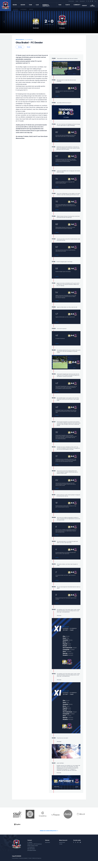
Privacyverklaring (15, 858)
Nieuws (15, 4)
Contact (30, 858)
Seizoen (23, 4)
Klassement (24, 9)
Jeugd (77, 1)
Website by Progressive (36, 858)
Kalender (15, 9)
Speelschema (62, 842)
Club (37, 4)
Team (30, 4)
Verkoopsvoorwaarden (23, 858)
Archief (31, 9)
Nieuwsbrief (82, 1)
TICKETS (67, 4)
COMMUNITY (77, 4)
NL (95, 1)
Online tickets (71, 1)
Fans (59, 4)
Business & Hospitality (46, 5)
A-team (60, 844)
